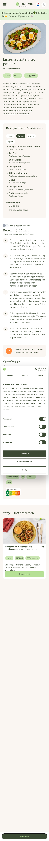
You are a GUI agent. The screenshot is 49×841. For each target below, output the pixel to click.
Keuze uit (13, 16)
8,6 (3, 16)
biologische (15, 13)
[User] (43, 4)
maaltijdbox (27, 13)
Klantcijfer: (42, 13)
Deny (24, 470)
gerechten (25, 16)
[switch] (42, 427)
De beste (6, 13)
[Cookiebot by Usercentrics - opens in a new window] (35, 369)
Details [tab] (24, 376)
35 (19, 16)
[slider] (11, 362)
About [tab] (40, 376)
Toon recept (24, 574)
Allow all (24, 454)
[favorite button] (42, 547)
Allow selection (24, 462)
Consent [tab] (9, 376)
